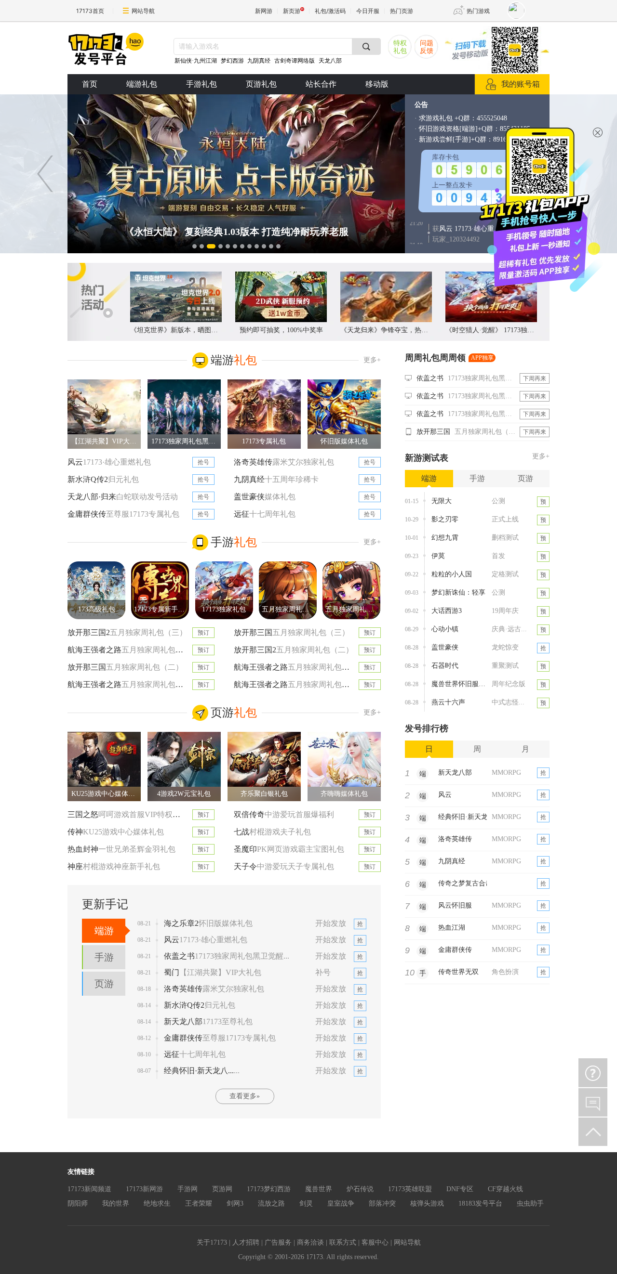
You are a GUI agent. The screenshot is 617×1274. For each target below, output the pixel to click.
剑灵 (306, 1203)
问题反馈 (426, 46)
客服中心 (375, 1242)
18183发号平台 (480, 1203)
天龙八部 (330, 60)
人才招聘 (245, 1242)
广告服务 (278, 1242)
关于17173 (212, 1242)
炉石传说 (360, 1189)
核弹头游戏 (427, 1203)
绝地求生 (157, 1203)
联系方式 (342, 1242)
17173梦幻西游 (269, 1189)
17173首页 (90, 10)
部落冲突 (382, 1203)
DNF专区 (459, 1189)
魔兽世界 (318, 1189)
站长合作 (321, 84)
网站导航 (143, 10)
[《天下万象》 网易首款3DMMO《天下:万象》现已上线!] (236, 173)
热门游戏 (478, 10)
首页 (89, 84)
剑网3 (235, 1203)
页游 (104, 983)
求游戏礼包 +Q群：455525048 (463, 118)
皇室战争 (340, 1203)
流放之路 (271, 1203)
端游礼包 (141, 84)
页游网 (222, 1189)
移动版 (377, 84)
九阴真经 (258, 60)
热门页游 (401, 10)
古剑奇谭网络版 (294, 60)
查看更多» (244, 1096)
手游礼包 (201, 84)
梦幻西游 (233, 60)
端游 (104, 930)
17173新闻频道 (89, 1189)
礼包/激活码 (330, 10)
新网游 (263, 10)
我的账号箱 (520, 84)
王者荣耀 (198, 1203)
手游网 (187, 1189)
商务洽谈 (310, 1242)
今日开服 (367, 10)
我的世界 (115, 1203)
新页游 (291, 10)
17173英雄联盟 (410, 1189)
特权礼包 (400, 46)
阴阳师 (77, 1203)
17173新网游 (144, 1189)
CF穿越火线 (505, 1189)
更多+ (372, 360)
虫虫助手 (530, 1203)
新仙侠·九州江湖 (195, 60)
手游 (104, 957)
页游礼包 (261, 84)
